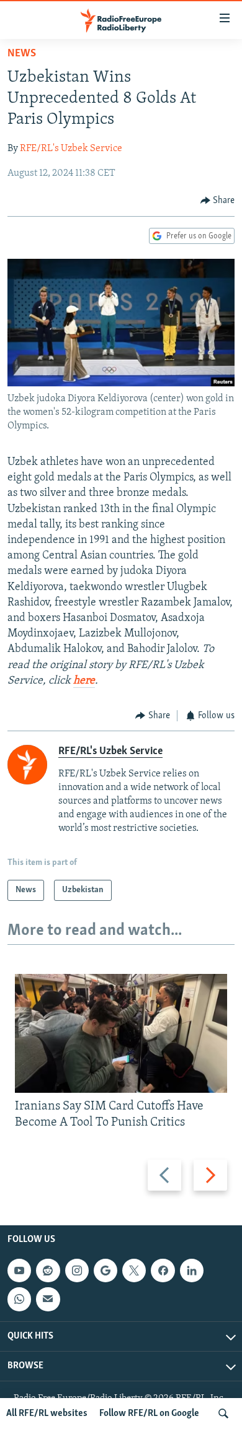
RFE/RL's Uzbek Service (71, 149)
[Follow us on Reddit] (48, 1270)
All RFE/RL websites (46, 1413)
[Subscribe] (48, 1299)
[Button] (217, 201)
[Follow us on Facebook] (162, 1270)
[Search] (223, 1413)
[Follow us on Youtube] (19, 1270)
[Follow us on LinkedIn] (192, 1270)
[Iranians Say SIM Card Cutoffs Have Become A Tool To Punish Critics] (121, 1033)
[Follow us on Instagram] (77, 1270)
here (84, 681)
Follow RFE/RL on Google (149, 1413)
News (21, 53)
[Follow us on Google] (105, 1270)
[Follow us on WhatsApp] (19, 1299)
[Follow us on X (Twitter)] (134, 1270)
